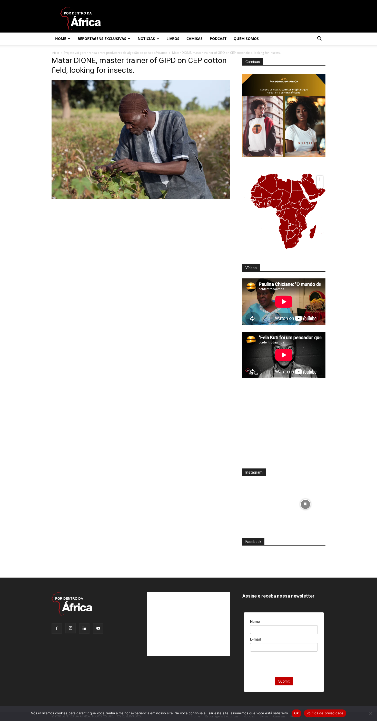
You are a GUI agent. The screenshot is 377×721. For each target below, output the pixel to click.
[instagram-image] (262, 503)
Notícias (146, 38)
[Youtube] (98, 628)
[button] (319, 39)
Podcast (218, 38)
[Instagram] (70, 628)
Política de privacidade (325, 713)
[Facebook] (57, 628)
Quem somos (246, 38)
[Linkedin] (84, 628)
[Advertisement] (283, 427)
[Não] (370, 713)
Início (55, 52)
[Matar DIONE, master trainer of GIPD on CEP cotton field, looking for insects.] (141, 197)
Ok (296, 713)
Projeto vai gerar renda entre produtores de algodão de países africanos (115, 52)
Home (60, 38)
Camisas (194, 38)
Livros (172, 38)
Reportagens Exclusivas (102, 38)
